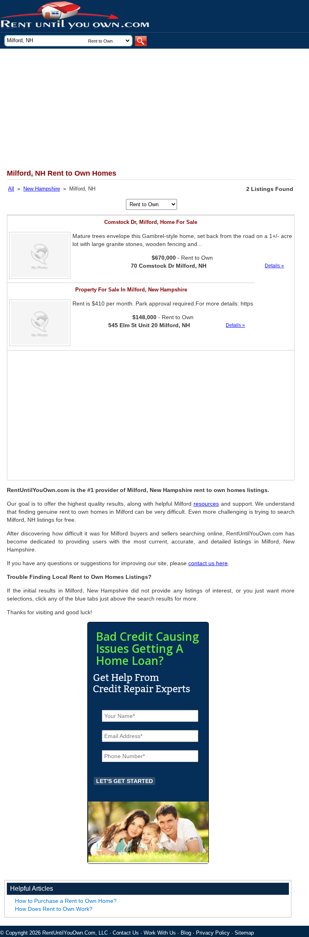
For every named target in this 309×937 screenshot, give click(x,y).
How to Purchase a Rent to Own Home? (66, 901)
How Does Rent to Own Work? (54, 909)
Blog (186, 933)
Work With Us (160, 933)
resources (206, 503)
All (11, 189)
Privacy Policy (213, 933)
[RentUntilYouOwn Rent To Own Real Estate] (75, 16)
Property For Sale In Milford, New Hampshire (131, 290)
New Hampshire (41, 189)
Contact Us (126, 933)
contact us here (208, 563)
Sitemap (244, 933)
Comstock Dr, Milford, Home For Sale (150, 222)
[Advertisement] (145, 109)
